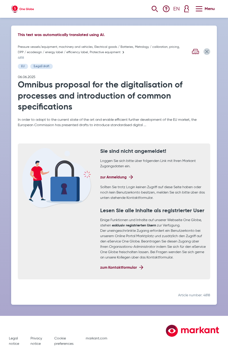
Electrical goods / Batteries (113, 46)
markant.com (96, 338)
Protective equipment (105, 52)
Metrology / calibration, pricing (157, 46)
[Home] (22, 8)
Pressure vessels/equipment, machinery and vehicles (55, 46)
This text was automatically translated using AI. (61, 35)
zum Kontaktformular (118, 268)
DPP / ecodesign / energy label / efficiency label (53, 52)
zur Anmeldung (113, 177)
